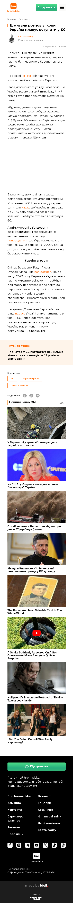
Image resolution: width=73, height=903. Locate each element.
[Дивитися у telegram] (27, 845)
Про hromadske (19, 796)
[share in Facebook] (25, 395)
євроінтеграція (31, 378)
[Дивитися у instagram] (18, 845)
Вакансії (44, 796)
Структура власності (15, 818)
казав (25, 207)
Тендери (44, 803)
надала (20, 313)
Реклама (14, 827)
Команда (14, 803)
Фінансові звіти (49, 816)
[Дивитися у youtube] (36, 845)
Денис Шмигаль (19, 385)
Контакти (14, 809)
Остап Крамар (25, 37)
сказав (28, 75)
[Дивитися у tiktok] (54, 845)
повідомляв (42, 272)
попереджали (17, 240)
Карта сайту (47, 830)
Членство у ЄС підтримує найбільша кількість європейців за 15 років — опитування (35, 355)
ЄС (12, 378)
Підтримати (47, 7)
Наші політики (49, 823)
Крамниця (45, 809)
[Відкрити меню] (62, 7)
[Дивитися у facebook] (10, 845)
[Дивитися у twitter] (45, 845)
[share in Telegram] (38, 395)
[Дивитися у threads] (63, 845)
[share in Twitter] (31, 395)
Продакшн (15, 834)
